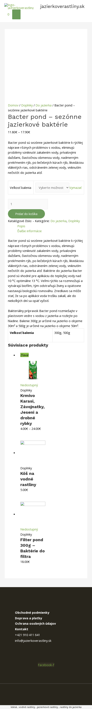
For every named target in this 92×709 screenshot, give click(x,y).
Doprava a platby (28, 618)
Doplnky (27, 105)
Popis (21, 226)
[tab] (50, 226)
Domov (13, 105)
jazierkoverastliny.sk (62, 6)
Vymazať (75, 187)
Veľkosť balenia (20, 187)
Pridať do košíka (26, 214)
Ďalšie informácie (29, 231)
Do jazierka (44, 105)
